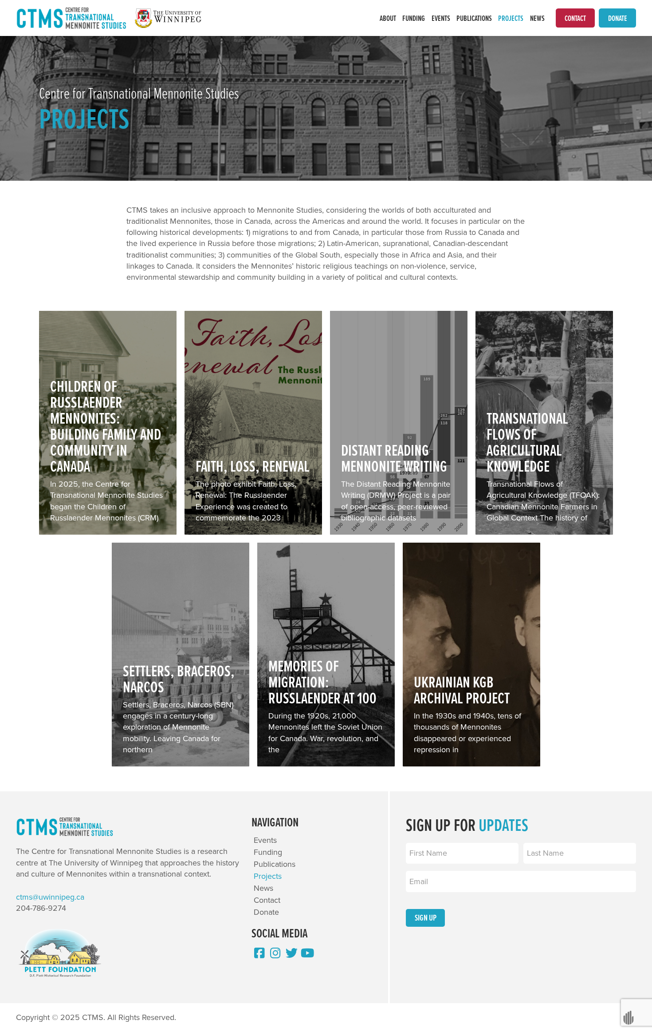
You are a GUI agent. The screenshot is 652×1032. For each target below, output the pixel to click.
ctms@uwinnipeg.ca (50, 897)
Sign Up (425, 917)
